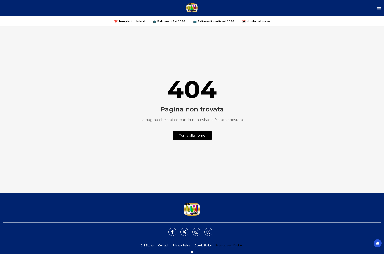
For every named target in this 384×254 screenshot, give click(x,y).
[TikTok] (206, 229)
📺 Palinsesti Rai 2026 (169, 21)
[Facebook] (170, 229)
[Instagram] (194, 229)
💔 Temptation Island (129, 21)
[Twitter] (182, 229)
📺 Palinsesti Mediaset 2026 (213, 21)
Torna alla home (192, 135)
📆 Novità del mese (256, 21)
